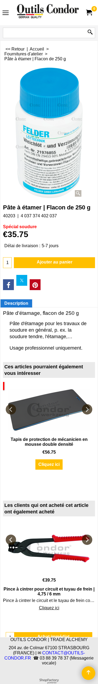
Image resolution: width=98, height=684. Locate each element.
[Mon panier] (89, 12)
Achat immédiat (53, 636)
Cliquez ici (49, 464)
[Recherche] (90, 32)
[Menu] (5, 13)
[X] (21, 280)
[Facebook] (8, 284)
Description (16, 303)
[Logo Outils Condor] (47, 12)
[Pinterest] (35, 284)
